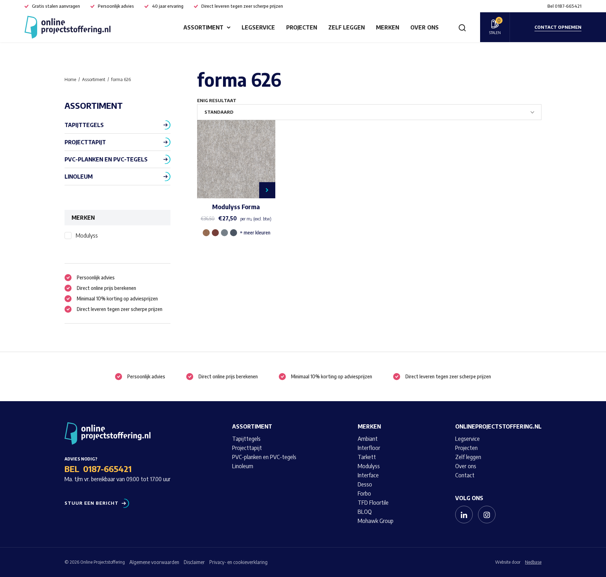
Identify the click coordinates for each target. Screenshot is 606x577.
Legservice (258, 27)
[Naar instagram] (487, 514)
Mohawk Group (375, 520)
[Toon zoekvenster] (462, 27)
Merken (387, 27)
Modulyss (87, 235)
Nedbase (533, 562)
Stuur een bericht (92, 503)
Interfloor (369, 447)
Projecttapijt (85, 142)
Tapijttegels (84, 124)
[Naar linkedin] (464, 514)
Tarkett (367, 456)
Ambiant (368, 438)
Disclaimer (194, 562)
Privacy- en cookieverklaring (238, 562)
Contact (464, 475)
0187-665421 (107, 468)
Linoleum (79, 176)
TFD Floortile (373, 502)
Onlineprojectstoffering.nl (498, 426)
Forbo (364, 493)
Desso (365, 484)
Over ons (424, 27)
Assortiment (203, 27)
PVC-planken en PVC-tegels (106, 159)
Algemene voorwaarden (154, 562)
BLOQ (365, 511)
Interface (368, 475)
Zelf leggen (346, 27)
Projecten (301, 27)
